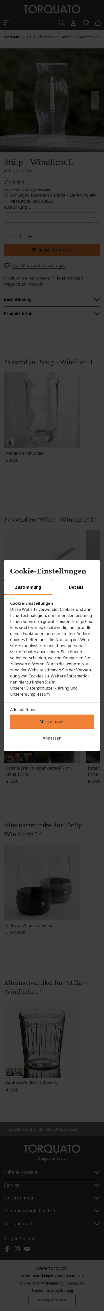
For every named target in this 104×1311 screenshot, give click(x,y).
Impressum (39, 694)
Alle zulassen (52, 721)
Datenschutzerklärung (47, 688)
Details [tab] (76, 587)
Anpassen (52, 738)
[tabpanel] (52, 648)
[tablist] (52, 587)
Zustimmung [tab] (28, 587)
